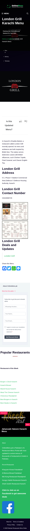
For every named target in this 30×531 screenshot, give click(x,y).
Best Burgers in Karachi (8, 399)
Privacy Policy (11, 524)
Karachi (10, 39)
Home (4, 39)
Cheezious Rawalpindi (8, 396)
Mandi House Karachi (8, 389)
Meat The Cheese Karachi (9, 392)
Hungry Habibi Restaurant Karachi (14, 480)
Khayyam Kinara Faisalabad (12, 469)
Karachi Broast (5, 385)
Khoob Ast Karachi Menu (13, 417)
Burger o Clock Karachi (8, 382)
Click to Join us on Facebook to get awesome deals (14, 493)
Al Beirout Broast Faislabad (12, 473)
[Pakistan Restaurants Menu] (15, 6)
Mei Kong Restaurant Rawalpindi (14, 477)
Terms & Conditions (18, 521)
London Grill (9, 256)
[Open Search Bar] (27, 13)
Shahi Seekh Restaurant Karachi (14, 484)
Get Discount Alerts (12, 337)
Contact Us (20, 524)
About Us (8, 521)
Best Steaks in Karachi (8, 403)
